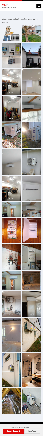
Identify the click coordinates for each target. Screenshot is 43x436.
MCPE (5, 5)
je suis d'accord (13, 431)
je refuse (32, 431)
